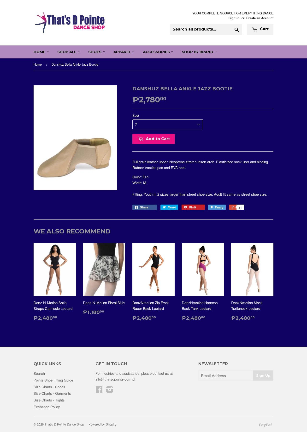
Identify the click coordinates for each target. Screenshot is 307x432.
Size (135, 115)
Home (40, 52)
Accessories (157, 52)
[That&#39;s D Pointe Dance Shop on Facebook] (99, 390)
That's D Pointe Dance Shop (64, 424)
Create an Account (259, 18)
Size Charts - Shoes (49, 386)
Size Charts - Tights (49, 399)
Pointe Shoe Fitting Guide (53, 379)
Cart (264, 29)
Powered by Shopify (102, 424)
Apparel (122, 52)
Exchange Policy (47, 406)
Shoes (95, 52)
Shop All (67, 52)
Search (39, 373)
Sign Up (263, 375)
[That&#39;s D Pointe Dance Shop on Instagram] (109, 390)
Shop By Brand (198, 52)
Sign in (234, 18)
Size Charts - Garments (52, 393)
